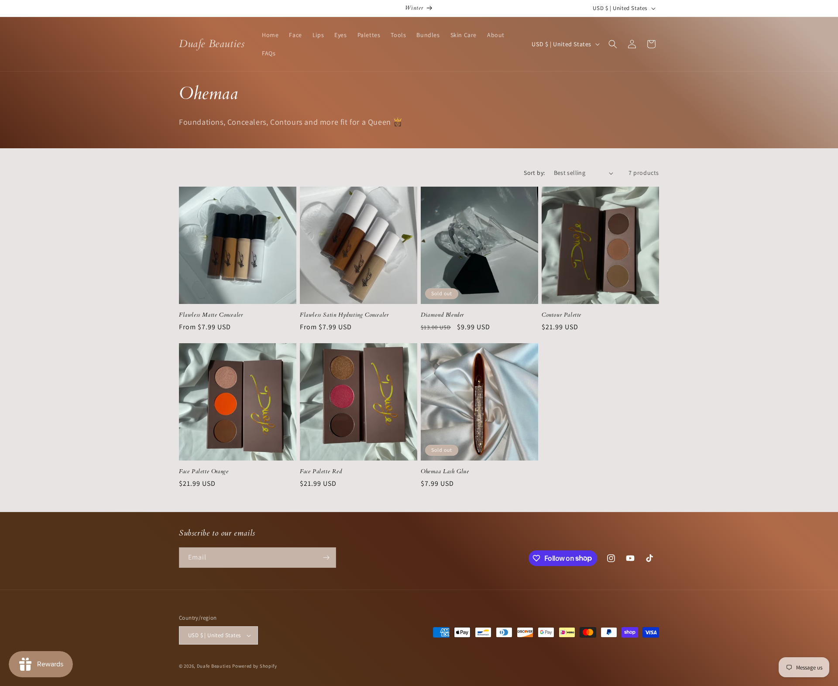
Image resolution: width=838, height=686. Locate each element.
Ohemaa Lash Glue (445, 471)
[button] (612, 44)
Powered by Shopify (254, 666)
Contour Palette (561, 315)
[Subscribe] (326, 557)
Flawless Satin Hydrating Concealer (344, 315)
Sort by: (534, 173)
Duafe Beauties (214, 666)
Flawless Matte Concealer (211, 315)
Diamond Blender (442, 315)
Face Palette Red (321, 471)
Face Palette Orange (203, 471)
